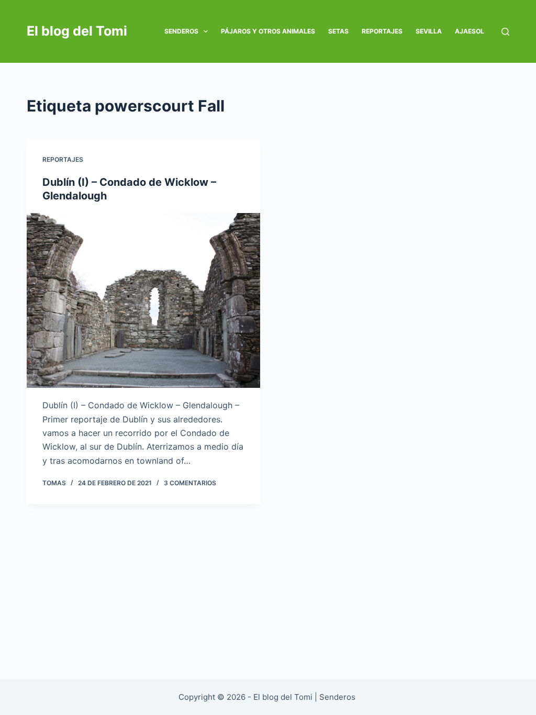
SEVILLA (429, 31)
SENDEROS (181, 31)
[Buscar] (505, 32)
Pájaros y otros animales (268, 31)
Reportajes (382, 31)
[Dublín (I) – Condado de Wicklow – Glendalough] (143, 300)
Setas (338, 31)
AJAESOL (469, 31)
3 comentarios (190, 483)
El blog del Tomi (77, 31)
